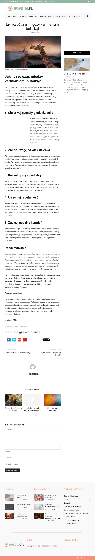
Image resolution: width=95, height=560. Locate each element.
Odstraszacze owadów (72, 506)
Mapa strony (81, 558)
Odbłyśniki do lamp (71, 496)
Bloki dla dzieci (69, 517)
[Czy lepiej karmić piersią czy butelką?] (13, 400)
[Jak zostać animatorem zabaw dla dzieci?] (39, 497)
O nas (45, 1)
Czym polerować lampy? (23, 505)
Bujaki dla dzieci (70, 524)
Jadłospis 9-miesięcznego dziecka (52, 506)
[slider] (12, 332)
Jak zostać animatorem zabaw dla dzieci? (52, 496)
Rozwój (43, 16)
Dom (9, 16)
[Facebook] (88, 1)
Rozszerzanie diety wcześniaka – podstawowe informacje (52, 516)
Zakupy (64, 16)
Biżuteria (67, 503)
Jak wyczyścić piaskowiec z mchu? (22, 515)
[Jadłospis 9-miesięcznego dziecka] (39, 507)
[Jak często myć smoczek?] (52, 400)
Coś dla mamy (33, 16)
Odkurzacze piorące (71, 510)
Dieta (15, 16)
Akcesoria (22, 16)
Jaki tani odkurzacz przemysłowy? (18, 353)
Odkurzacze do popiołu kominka (76, 513)
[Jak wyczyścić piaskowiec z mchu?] (9, 516)
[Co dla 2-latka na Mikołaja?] (77, 64)
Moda (58, 16)
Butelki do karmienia (71, 520)
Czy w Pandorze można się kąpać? (50, 354)
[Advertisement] (63, 8)
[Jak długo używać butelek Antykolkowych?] (32, 400)
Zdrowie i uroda (74, 16)
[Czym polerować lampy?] (9, 507)
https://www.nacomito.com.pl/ (16, 326)
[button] (87, 16)
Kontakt (52, 1)
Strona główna (29, 1)
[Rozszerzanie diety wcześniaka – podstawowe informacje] (39, 516)
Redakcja (33, 373)
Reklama (39, 1)
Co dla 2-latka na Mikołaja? (75, 74)
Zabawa (51, 16)
